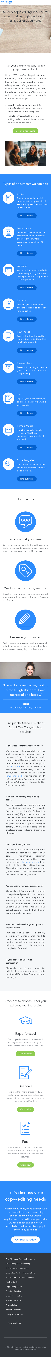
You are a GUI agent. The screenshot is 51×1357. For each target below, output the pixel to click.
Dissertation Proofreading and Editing (20, 1273)
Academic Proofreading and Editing (20, 1277)
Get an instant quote (25, 130)
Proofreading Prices (13, 1300)
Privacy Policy (11, 1305)
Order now (25, 1164)
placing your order (30, 862)
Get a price (25, 1109)
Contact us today (25, 1239)
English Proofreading (14, 1296)
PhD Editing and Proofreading (17, 1268)
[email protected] (14, 775)
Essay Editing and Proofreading (18, 1263)
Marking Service (12, 1282)
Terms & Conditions (13, 1309)
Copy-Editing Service (14, 1286)
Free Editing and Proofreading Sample (20, 1259)
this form (15, 766)
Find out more (26, 215)
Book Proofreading (13, 1291)
